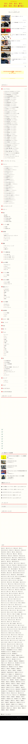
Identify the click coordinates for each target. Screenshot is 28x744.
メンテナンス (14, 634)
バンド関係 (15, 312)
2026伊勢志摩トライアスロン (15, 94)
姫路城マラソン (11, 664)
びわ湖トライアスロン (6, 574)
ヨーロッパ (15, 375)
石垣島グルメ (12, 691)
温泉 (8, 681)
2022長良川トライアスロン (15, 126)
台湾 (15, 365)
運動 (14, 243)
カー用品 (22, 587)
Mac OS (15, 269)
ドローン (14, 209)
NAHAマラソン (22, 557)
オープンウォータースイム (14, 161)
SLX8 (9, 561)
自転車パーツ (18, 698)
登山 (14, 212)
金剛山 (21, 704)
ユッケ (10, 636)
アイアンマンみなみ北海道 (21, 576)
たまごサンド (21, 570)
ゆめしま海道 (20, 574)
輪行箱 (8, 704)
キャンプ (14, 378)
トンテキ (4, 614)
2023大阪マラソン (15, 173)
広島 (10, 670)
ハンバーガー (4, 615)
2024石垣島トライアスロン (15, 112)
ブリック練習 (13, 623)
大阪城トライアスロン (20, 662)
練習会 (18, 696)
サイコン (22, 593)
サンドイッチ (17, 595)
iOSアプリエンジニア (15, 259)
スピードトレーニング (15, 245)
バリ (15, 373)
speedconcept (5, 563)
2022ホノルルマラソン (15, 174)
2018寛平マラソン (15, 188)
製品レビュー (14, 286)
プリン (19, 623)
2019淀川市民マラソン (15, 182)
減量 (3, 681)
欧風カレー (12, 674)
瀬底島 (13, 681)
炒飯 (3, 683)
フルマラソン (16, 621)
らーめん (4, 576)
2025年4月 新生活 (14, 391)
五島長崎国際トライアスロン (12, 649)
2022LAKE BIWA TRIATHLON (15, 124)
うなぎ (14, 565)
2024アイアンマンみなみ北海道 (15, 107)
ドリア (9, 614)
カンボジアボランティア (15, 371)
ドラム (15, 314)
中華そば (4, 647)
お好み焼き (4, 567)
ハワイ (15, 350)
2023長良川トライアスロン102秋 (15, 113)
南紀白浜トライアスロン (6, 659)
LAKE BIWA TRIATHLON (6, 557)
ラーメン (15, 334)
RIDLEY (4, 561)
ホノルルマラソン (23, 629)
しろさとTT (4, 570)
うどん (9, 565)
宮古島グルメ (5, 666)
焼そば (13, 683)
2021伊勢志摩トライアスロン (15, 135)
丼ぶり (13, 647)
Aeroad (16, 548)
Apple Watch (15, 268)
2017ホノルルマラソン (15, 192)
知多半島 (18, 689)
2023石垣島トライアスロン (15, 118)
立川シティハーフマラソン (6, 694)
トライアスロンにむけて (15, 157)
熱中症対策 (16, 685)
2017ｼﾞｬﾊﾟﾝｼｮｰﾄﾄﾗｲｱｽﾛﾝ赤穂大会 (15, 153)
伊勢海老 (15, 653)
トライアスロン (14, 89)
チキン (10, 606)
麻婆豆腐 (13, 709)
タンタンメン (18, 604)
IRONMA (16, 555)
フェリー (10, 621)
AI (21, 548)
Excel (15, 276)
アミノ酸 (20, 580)
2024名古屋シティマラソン (15, 169)
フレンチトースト (5, 623)
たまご (15, 570)
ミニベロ (15, 240)
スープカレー (4, 604)
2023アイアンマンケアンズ (15, 115)
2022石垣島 (15, 362)
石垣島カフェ (4, 691)
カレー (15, 336)
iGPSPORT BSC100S (12, 466)
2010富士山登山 (15, 221)
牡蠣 (22, 685)
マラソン (14, 164)
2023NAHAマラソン (15, 171)
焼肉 (23, 683)
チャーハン (4, 608)
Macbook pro (15, 264)
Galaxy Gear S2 (15, 283)
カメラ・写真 (14, 319)
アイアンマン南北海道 (17, 578)
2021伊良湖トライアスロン (15, 132)
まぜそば (14, 574)
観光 (18, 700)
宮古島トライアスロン (14, 666)
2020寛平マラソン (15, 177)
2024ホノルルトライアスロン (15, 110)
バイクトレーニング (6, 617)
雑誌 (15, 295)
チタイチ (16, 606)
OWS (8, 559)
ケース (9, 591)
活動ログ (15, 249)
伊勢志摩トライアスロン (6, 653)
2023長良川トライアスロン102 (15, 116)
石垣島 (24, 689)
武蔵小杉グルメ (19, 674)
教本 (15, 298)
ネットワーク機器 (17, 614)
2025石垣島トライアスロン (15, 105)
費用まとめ (13, 702)
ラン (21, 636)
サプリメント (10, 595)
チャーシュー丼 (23, 606)
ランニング (19, 638)
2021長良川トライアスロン (15, 131)
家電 (21, 666)
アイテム (15, 382)
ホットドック (18, 627)
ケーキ (3, 591)
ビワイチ (4, 621)
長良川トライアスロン (15, 706)
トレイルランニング (14, 206)
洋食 (15, 349)
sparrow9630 (21, 486)
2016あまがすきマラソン (15, 199)
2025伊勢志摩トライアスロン (15, 102)
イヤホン (10, 582)
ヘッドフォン (21, 625)
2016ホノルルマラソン (15, 196)
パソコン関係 (14, 272)
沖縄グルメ (17, 676)
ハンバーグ (12, 615)
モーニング (4, 636)
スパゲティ (4, 600)
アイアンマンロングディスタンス (15, 156)
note (3, 559)
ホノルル (4, 629)
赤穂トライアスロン (21, 702)
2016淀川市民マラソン (15, 198)
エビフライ (23, 582)
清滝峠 (23, 679)
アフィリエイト (15, 307)
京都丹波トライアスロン (6, 651)
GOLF (15, 553)
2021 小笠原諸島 (15, 363)
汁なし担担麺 (4, 676)
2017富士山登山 (15, 218)
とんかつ (10, 572)
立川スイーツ (16, 694)
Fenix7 (4, 553)
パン (15, 355)
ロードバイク (15, 237)
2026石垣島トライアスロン (15, 99)
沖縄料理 (23, 676)
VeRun (23, 563)
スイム (12, 597)
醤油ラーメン (14, 704)
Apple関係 (14, 262)
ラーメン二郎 (4, 642)
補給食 (7, 700)
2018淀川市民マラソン (15, 187)
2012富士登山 (15, 219)
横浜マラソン (4, 674)
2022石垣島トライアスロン (15, 127)
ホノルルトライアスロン (13, 629)
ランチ (4, 638)
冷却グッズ (9, 657)
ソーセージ (12, 604)
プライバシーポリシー (10, 717)
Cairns (24, 550)
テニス (15, 247)
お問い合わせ (19, 717)
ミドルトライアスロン (6, 634)
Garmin (10, 553)
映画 (15, 292)
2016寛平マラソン (15, 201)
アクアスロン (4, 580)
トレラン (4, 612)
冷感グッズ (16, 657)
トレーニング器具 (19, 612)
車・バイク (14, 322)
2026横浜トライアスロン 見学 (9, 486)
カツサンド (24, 585)
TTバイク (15, 234)
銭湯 (3, 706)
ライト (15, 636)
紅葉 (9, 696)
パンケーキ (4, 619)
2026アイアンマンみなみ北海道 (15, 93)
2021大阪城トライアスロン (15, 137)
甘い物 (15, 341)
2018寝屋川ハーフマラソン (15, 190)
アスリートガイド (13, 580)
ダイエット (4, 606)
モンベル (21, 634)
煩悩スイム (10, 685)
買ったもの (15, 290)
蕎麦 (24, 698)
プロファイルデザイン (13, 625)
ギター (15, 316)
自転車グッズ (10, 698)
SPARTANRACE (16, 561)
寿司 (9, 668)
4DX (3, 548)
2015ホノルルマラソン (15, 203)
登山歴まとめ (15, 216)
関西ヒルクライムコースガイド (15, 235)
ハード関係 (15, 275)
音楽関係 (14, 310)
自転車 (14, 231)
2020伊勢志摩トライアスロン (15, 145)
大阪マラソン (11, 662)
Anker (12, 550)
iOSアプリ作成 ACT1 (15, 256)
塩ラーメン (4, 662)
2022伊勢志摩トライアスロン (15, 119)
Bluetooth (18, 550)
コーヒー (15, 591)
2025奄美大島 (15, 360)
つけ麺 (4, 572)
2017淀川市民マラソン (15, 193)
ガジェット (12, 589)
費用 (7, 702)
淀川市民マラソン (5, 679)
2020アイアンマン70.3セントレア (15, 143)
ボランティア (4, 632)
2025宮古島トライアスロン (15, 104)
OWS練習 (15, 559)
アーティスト (15, 297)
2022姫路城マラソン (15, 176)
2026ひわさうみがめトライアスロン (15, 91)
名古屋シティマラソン (17, 659)
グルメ (14, 332)
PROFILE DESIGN (22, 559)
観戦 (23, 700)
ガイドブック (4, 589)
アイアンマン (11, 576)
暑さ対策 (4, 672)
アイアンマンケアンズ (6, 578)
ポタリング (12, 632)
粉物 (15, 339)
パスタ (21, 617)
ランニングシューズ (14, 640)
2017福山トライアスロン (15, 154)
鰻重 (3, 709)
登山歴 (15, 215)
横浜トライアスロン (19, 672)
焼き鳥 (8, 683)
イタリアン (15, 344)
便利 (14, 655)
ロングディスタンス (11, 644)
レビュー (11, 642)
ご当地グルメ (16, 567)
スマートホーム (14, 602)
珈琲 (3, 687)
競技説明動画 (23, 694)
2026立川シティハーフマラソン (15, 166)
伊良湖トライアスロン (6, 655)
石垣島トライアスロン (21, 691)
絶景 (13, 696)
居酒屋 (13, 668)
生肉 (23, 687)
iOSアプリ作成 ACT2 (15, 257)
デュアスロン (19, 608)
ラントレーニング (11, 638)
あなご (3, 565)
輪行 (3, 704)
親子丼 (13, 700)
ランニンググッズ (5, 640)
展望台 (19, 668)
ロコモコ (4, 644)
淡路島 (12, 679)
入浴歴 (15, 226)
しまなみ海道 (15, 568)
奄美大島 (4, 664)
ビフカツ (19, 619)
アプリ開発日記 (14, 252)
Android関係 (14, 279)
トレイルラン (13, 610)
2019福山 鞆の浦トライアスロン (15, 148)
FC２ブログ (15, 305)
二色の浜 (20, 647)
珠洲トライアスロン (10, 687)
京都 (21, 649)
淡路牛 (17, 679)
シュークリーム (5, 597)
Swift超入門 (15, 254)
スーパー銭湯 (14, 224)
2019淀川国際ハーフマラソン (15, 184)
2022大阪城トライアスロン (15, 129)
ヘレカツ (4, 627)
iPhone (15, 266)
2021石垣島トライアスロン (15, 138)
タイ (15, 353)
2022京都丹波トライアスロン (15, 123)
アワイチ (4, 582)
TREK (11, 563)
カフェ (15, 337)
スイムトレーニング (19, 597)
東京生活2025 (11, 672)
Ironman (22, 555)
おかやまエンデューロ (22, 565)
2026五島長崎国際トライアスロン (15, 96)
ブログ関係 (14, 301)
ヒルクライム (12, 619)
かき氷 (10, 567)
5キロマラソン (9, 548)
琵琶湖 (18, 687)
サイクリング (5, 593)
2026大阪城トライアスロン (15, 97)
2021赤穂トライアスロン (15, 134)
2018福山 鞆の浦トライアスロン (15, 151)
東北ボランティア (15, 370)
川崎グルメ (4, 670)
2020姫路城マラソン (15, 179)
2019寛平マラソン (15, 185)
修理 (3, 657)
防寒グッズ (24, 706)
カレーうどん (15, 587)
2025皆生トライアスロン (15, 100)
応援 (15, 670)
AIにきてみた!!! (14, 388)
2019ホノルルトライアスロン (15, 150)
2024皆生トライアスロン (15, 108)
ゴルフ (14, 385)
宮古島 (18, 664)
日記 (14, 325)
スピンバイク (15, 238)
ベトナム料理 (10, 627)
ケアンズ (23, 589)
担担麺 (19, 670)
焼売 (19, 683)
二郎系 (3, 649)
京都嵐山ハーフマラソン (17, 651)
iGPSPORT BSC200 (11, 461)
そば (10, 570)
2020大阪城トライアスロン (15, 142)
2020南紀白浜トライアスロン (15, 140)
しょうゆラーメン (23, 568)
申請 (3, 689)
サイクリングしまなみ (14, 593)
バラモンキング (15, 617)
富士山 (3, 668)
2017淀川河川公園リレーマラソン (15, 195)
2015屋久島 (15, 368)
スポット (15, 380)
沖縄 (11, 676)
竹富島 (3, 696)
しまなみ (23, 567)
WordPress (15, 304)
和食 (15, 345)
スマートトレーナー (5, 602)
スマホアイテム (20, 600)
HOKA (20, 553)
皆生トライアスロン (10, 689)
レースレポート (19, 642)
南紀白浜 (22, 657)
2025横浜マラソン (15, 168)
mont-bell (15, 557)
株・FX (14, 329)
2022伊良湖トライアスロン (15, 121)
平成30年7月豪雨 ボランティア (15, 367)
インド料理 (16, 582)
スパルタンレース (12, 600)
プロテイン (4, 625)
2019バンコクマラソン (15, 180)
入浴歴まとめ (15, 228)
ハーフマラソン (19, 615)
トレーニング (10, 612)
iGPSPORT (15, 289)
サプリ (3, 595)
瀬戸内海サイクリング (21, 681)
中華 (15, 342)
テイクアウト (11, 608)
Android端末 (15, 282)
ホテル (24, 627)
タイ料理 (15, 352)
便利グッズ (19, 655)
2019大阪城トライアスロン (15, 146)
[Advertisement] (14, 412)
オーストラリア (5, 585)
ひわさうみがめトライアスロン (19, 572)
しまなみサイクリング (6, 568)
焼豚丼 (3, 685)
